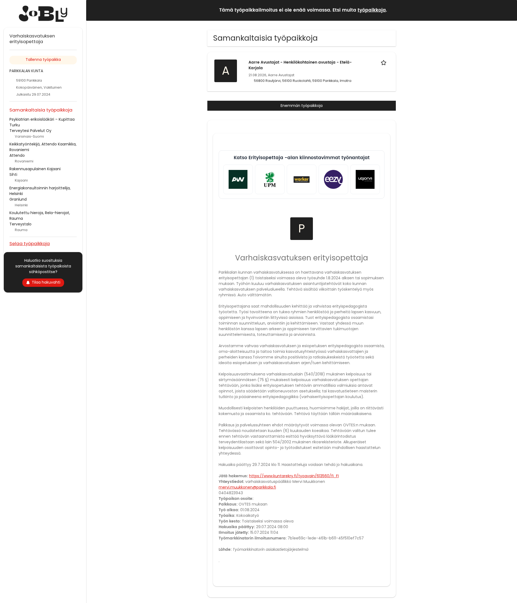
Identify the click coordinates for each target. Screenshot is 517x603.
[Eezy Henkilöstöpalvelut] (333, 179)
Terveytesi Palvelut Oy (30, 130)
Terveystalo (20, 224)
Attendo (17, 155)
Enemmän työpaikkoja (302, 105)
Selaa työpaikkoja (29, 243)
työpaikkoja (372, 10)
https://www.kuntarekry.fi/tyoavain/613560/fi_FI (294, 476)
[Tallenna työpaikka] (384, 62)
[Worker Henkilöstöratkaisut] (301, 179)
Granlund (18, 199)
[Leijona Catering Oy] (365, 179)
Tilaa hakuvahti (46, 282)
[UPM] (270, 179)
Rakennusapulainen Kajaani (35, 169)
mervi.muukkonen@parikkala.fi (247, 487)
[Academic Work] (238, 179)
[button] (508, 10)
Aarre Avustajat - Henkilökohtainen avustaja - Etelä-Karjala (300, 65)
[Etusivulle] (43, 14)
